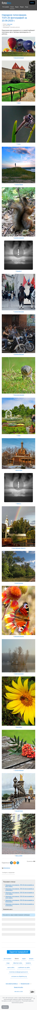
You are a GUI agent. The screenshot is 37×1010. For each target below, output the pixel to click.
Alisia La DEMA (19, 855)
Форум (22, 7)
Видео (17, 7)
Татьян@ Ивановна (19, 770)
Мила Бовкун (19, 727)
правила (28, 963)
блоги (17, 958)
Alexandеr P (19, 271)
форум (31, 958)
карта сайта (10, 967)
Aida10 (19, 102)
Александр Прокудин (19, 636)
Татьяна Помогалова (19, 311)
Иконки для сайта (18, 987)
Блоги (12, 7)
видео (24, 958)
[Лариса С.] (18, 501)
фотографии (7, 958)
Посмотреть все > (8, 909)
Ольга (19, 435)
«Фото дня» (9, 24)
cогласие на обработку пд (19, 976)
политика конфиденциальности (18, 972)
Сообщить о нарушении (8, 872)
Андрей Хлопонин (19, 583)
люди (8, 963)
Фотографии (5, 7)
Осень (19, 144)
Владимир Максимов (19, 354)
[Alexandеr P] (18, 269)
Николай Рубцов (19, 810)
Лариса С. (19, 503)
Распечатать (7, 868)
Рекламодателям (25, 983)
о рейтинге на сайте (24, 967)
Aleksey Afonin (19, 470)
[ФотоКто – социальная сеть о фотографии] (6, 3)
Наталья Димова (19, 184)
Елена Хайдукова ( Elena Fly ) (19, 548)
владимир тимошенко (19, 237)
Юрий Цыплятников (19, 673)
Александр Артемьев (19, 57)
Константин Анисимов (19, 394)
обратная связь (17, 963)
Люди (26, 7)
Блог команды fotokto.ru (12, 983)
